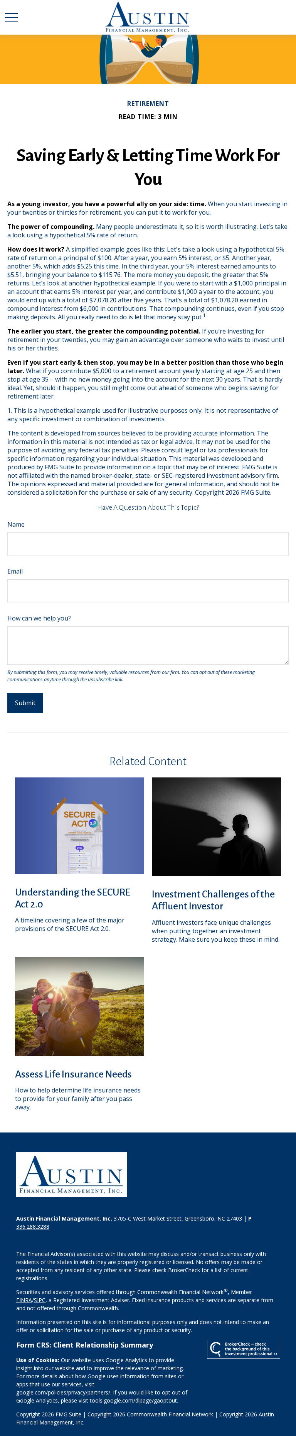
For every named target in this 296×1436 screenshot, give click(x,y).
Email (15, 571)
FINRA (24, 1300)
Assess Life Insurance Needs (73, 1074)
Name (16, 524)
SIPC (39, 1300)
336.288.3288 (32, 1226)
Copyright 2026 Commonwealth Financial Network (150, 1414)
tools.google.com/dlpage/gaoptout (133, 1400)
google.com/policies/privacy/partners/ (63, 1392)
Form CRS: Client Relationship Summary (84, 1344)
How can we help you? (39, 618)
